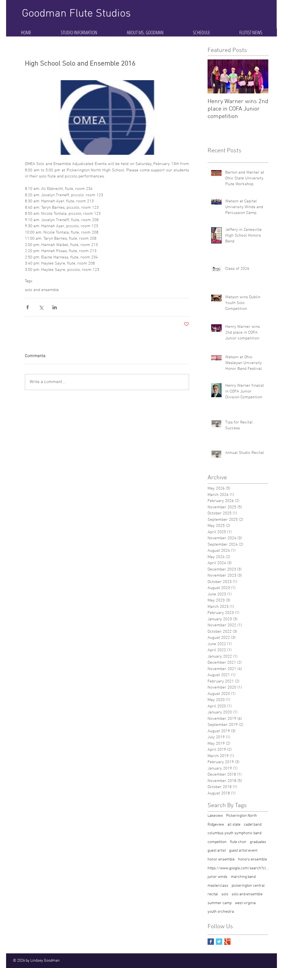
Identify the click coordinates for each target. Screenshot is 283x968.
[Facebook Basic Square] (211, 941)
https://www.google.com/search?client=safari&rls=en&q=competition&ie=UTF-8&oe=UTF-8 (238, 868)
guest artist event (243, 850)
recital (213, 894)
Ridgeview (216, 824)
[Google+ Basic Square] (227, 941)
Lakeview (215, 815)
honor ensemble (221, 859)
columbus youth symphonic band (234, 833)
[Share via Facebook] (27, 307)
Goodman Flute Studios (76, 13)
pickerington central (248, 885)
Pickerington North (241, 815)
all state (233, 824)
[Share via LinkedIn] (54, 307)
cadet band (252, 824)
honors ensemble (252, 859)
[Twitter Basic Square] (219, 941)
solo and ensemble (42, 289)
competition (217, 842)
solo (224, 894)
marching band (243, 877)
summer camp (220, 903)
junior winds (217, 877)
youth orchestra (221, 911)
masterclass (218, 885)
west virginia (245, 903)
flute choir (238, 842)
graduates (258, 842)
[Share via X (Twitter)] (41, 307)
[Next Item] (259, 76)
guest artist (217, 850)
